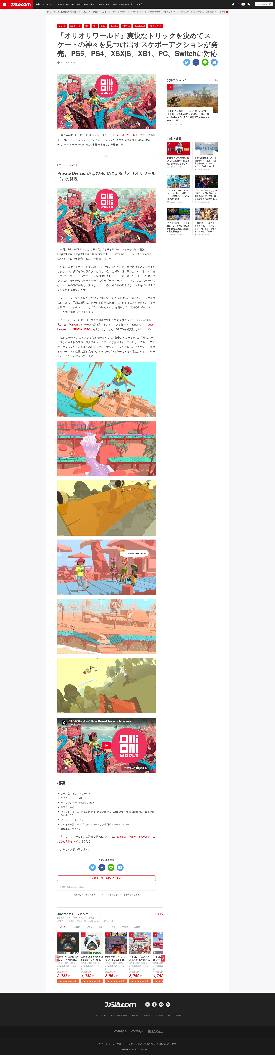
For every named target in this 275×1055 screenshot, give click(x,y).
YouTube (121, 836)
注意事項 (147, 1015)
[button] (163, 958)
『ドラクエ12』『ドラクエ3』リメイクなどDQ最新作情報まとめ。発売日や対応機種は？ (178, 227)
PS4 (115, 11)
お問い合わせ (100, 1015)
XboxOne (132, 11)
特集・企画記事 (120, 4)
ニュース (100, 4)
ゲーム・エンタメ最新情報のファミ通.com (63, 11)
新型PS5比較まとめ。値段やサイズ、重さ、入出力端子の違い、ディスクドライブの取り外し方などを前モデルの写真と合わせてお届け (206, 162)
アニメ (114, 926)
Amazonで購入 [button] (70, 981)
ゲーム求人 (89, 4)
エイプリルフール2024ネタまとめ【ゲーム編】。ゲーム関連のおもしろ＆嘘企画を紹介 (178, 194)
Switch (45, 4)
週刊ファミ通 (136, 4)
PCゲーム (59, 4)
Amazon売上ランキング (72, 914)
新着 (38, 4)
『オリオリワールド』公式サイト (106, 878)
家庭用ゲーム (98, 11)
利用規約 (135, 1015)
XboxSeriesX (155, 11)
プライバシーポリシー (118, 1015)
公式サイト (68, 841)
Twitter (132, 836)
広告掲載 (177, 1015)
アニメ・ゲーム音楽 (131, 926)
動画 (108, 4)
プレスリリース (169, 11)
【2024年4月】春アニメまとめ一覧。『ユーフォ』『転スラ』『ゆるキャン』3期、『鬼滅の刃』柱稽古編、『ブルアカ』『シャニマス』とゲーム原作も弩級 (206, 227)
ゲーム (63, 926)
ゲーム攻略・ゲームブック (82, 926)
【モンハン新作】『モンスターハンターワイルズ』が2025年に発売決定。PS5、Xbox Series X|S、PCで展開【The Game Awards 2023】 (189, 115)
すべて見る (158, 914)
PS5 (51, 4)
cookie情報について (162, 1015)
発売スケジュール (74, 4)
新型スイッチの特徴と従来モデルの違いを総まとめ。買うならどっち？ (178, 161)
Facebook (144, 836)
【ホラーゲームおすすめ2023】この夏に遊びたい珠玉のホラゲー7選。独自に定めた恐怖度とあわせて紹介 (206, 194)
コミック (103, 926)
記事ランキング (177, 80)
